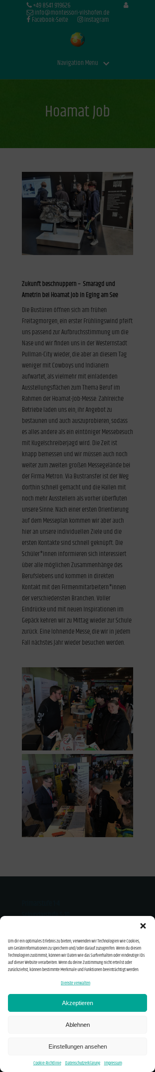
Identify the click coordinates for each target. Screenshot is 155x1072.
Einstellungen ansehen (77, 1046)
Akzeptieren (77, 1003)
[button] (143, 926)
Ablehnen (78, 1024)
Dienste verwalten (75, 983)
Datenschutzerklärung (82, 1063)
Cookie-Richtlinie (47, 1063)
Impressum (113, 1063)
